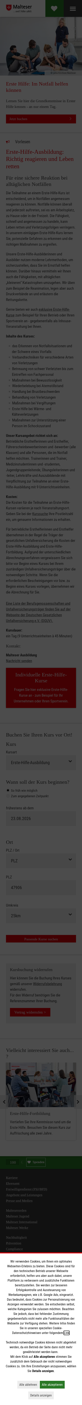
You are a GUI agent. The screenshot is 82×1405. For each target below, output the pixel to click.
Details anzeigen (42, 1395)
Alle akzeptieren (53, 1385)
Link (66, 1333)
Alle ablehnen (29, 1385)
